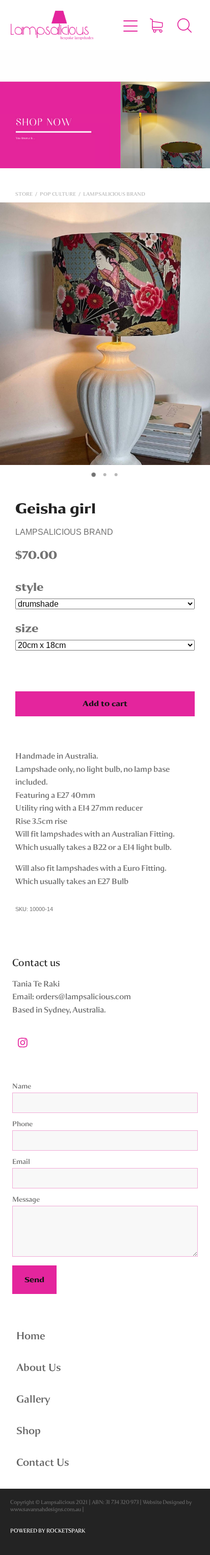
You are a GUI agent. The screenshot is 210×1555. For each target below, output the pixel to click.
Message (26, 1199)
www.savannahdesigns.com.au (45, 1509)
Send (34, 1280)
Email (21, 1161)
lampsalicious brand (114, 194)
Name (21, 1086)
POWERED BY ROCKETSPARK (47, 1531)
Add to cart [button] (105, 703)
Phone (22, 1124)
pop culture (58, 194)
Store (24, 194)
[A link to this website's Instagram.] (22, 1042)
